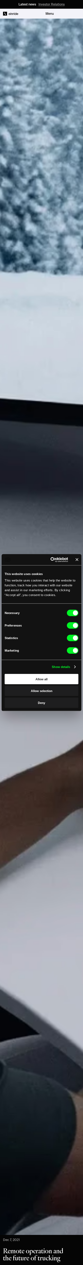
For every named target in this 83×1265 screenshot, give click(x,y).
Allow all (41, 679)
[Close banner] (77, 559)
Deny (41, 702)
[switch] (72, 625)
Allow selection (41, 691)
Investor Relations (51, 4)
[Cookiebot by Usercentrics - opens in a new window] (51, 559)
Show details (61, 667)
